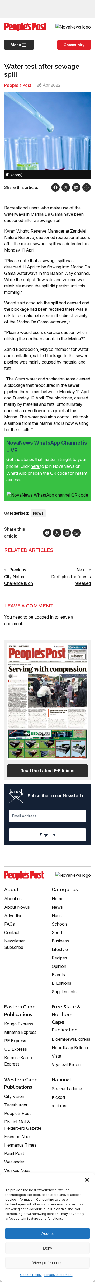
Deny (47, 1248)
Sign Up (47, 834)
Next (81, 569)
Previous (17, 569)
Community (74, 45)
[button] (87, 1179)
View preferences (47, 1262)
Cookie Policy (31, 1275)
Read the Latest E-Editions (47, 770)
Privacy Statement (58, 1275)
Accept (47, 1233)
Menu (12, 45)
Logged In (44, 617)
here (35, 466)
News (38, 513)
